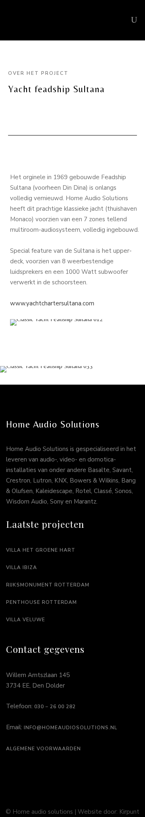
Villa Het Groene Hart (40, 550)
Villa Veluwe (25, 619)
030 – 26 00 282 (55, 706)
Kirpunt (129, 812)
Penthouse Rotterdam (41, 602)
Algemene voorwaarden (43, 748)
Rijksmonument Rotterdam (47, 585)
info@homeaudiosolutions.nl (70, 727)
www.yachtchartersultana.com (52, 303)
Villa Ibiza (21, 567)
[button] (18, 322)
